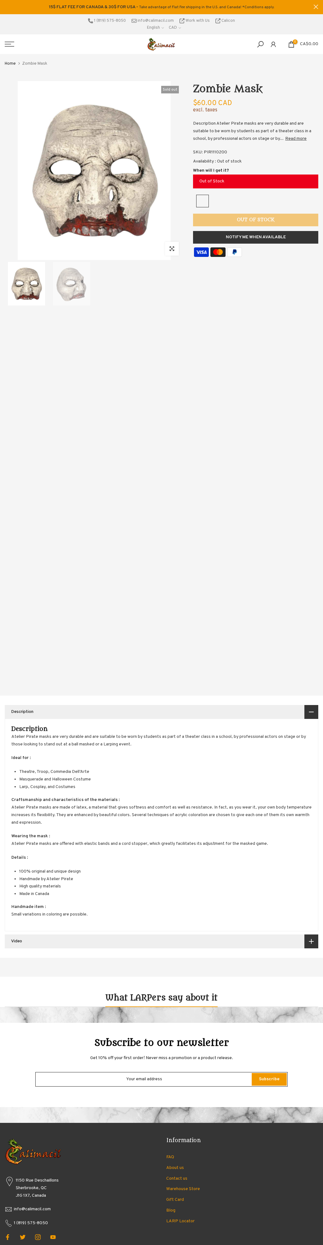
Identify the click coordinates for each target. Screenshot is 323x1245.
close (7, 6)
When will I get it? (211, 170)
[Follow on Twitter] (23, 1237)
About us (175, 1168)
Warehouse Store (183, 1189)
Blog (170, 1210)
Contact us (176, 1178)
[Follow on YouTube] (53, 1237)
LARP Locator (180, 1221)
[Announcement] (161, 7)
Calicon (227, 20)
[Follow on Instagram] (38, 1237)
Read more (296, 138)
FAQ (170, 1157)
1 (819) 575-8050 (109, 20)
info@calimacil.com (155, 20)
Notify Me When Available (256, 237)
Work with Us (198, 20)
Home (10, 63)
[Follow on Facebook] (7, 1237)
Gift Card (175, 1199)
